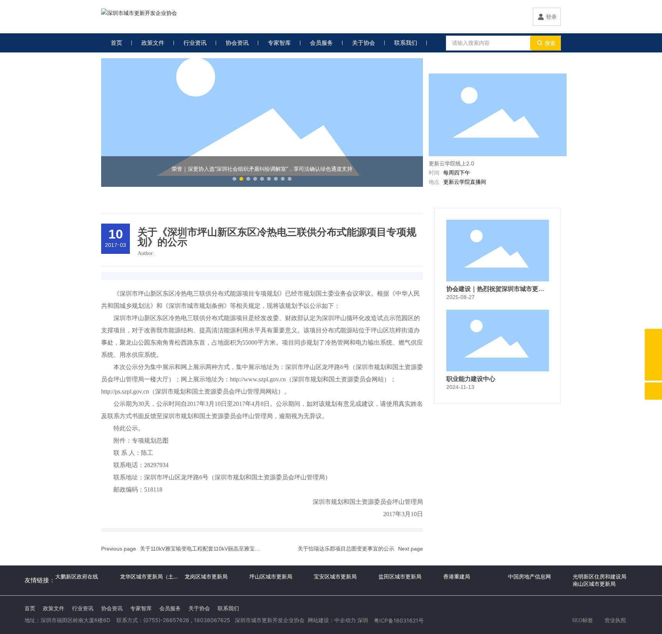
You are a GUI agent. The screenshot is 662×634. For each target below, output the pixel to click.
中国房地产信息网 (529, 576)
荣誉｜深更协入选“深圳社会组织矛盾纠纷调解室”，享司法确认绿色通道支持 (262, 168)
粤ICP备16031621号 (399, 620)
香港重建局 (456, 576)
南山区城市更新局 (594, 583)
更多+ (553, 66)
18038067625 (212, 620)
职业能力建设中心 (470, 379)
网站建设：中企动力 (332, 620)
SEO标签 (582, 620)
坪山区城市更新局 (270, 576)
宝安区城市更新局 (335, 576)
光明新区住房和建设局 (599, 576)
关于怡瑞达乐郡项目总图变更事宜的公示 (346, 549)
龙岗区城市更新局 (206, 576)
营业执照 (615, 620)
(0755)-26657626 (166, 620)
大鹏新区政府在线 (76, 576)
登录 (551, 16)
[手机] (653, 337)
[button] (234, 179)
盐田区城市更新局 (400, 576)
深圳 (362, 620)
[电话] (653, 354)
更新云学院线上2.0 (451, 163)
